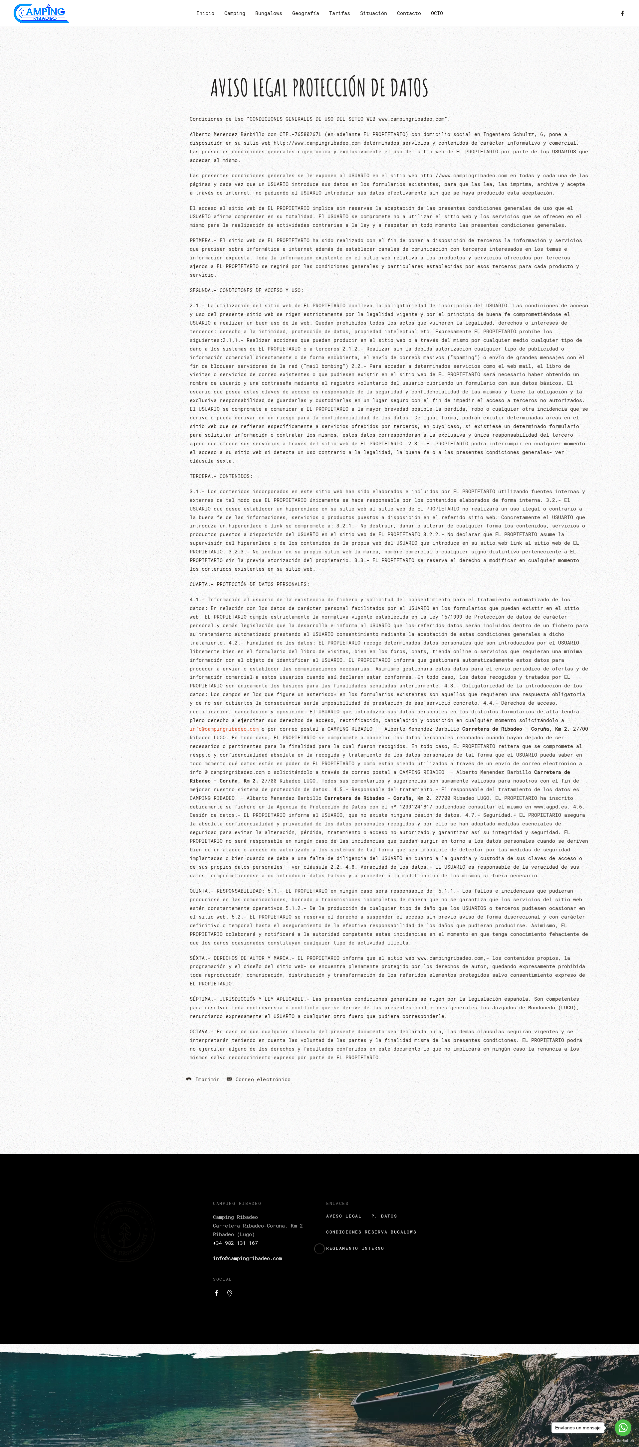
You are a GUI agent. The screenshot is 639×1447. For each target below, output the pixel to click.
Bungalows (268, 13)
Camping (234, 13)
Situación (373, 13)
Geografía (305, 13)
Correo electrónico (261, 1079)
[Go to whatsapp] (623, 1427)
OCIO (437, 13)
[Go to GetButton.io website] (623, 1440)
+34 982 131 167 (235, 1242)
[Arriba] (319, 1395)
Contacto (409, 13)
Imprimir (206, 1079)
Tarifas (339, 13)
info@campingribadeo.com (224, 728)
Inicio (205, 13)
